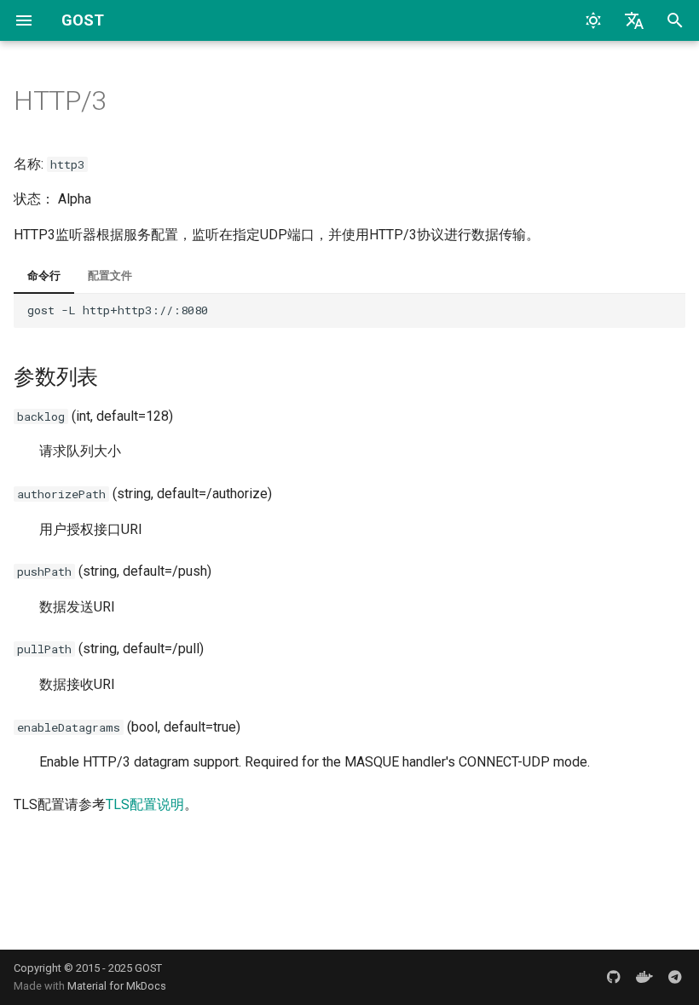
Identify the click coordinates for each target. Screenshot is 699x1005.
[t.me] (675, 977)
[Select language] (634, 20)
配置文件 (110, 275)
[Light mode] (593, 20)
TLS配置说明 (145, 804)
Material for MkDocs (116, 985)
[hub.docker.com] (644, 977)
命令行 (44, 275)
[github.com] (613, 977)
